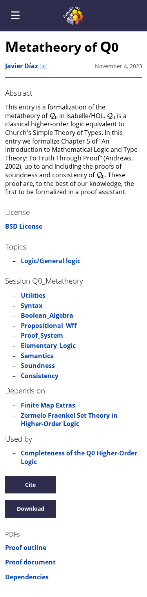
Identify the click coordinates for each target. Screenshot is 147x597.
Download (30, 508)
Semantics (37, 355)
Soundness (38, 365)
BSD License (23, 226)
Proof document (30, 562)
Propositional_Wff (48, 325)
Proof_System (42, 335)
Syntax (31, 305)
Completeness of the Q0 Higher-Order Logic (79, 457)
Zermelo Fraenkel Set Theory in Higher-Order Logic (69, 419)
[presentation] (53, 115)
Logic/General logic (50, 261)
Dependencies (27, 577)
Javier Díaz (21, 66)
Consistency (39, 375)
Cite (30, 484)
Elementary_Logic (48, 345)
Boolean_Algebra (47, 315)
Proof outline (25, 548)
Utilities (33, 295)
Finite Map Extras (48, 405)
